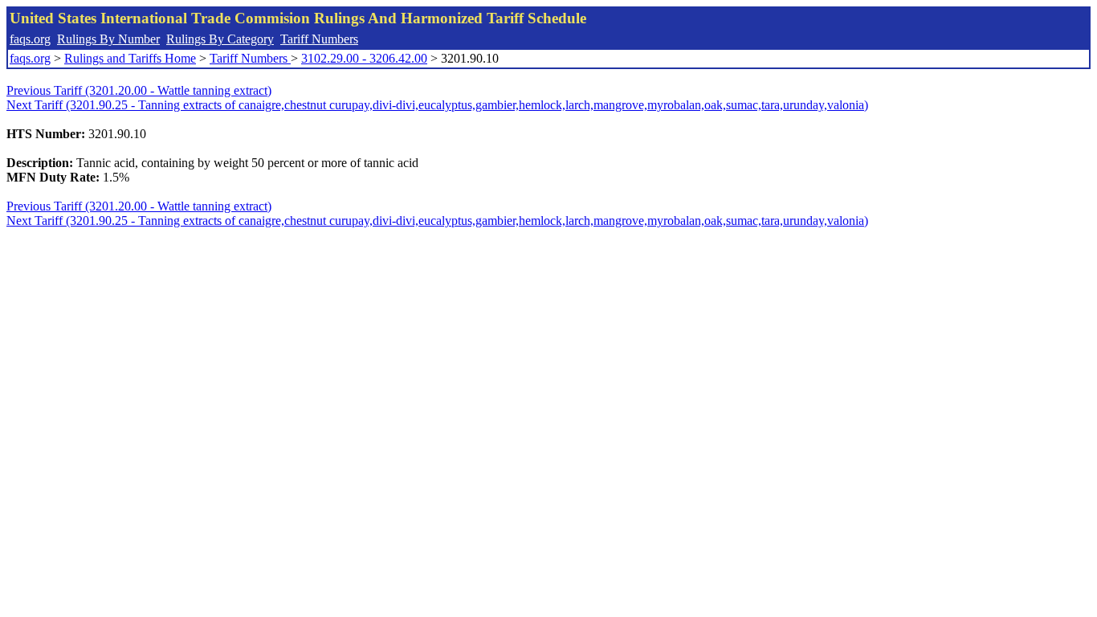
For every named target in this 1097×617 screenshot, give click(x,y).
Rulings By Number (108, 39)
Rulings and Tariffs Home (130, 58)
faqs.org (30, 39)
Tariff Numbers (319, 39)
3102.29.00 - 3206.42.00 (364, 58)
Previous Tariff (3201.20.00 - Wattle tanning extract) (138, 90)
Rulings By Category (220, 39)
